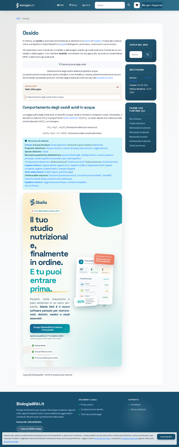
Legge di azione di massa (54, 182)
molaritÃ (97, 175)
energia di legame (67, 168)
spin (64, 158)
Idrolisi (44, 178)
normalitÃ (107, 175)
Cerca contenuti (138, 409)
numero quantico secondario (48, 158)
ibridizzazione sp (76, 162)
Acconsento (166, 436)
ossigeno (97, 41)
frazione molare (32, 178)
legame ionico (63, 165)
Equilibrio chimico (33, 182)
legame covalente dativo (46, 168)
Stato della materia (34, 172)
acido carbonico (71, 118)
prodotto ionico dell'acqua (60, 178)
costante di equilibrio (76, 182)
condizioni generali (129, 438)
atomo (88, 41)
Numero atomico (54, 148)
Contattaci (136, 404)
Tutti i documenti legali (91, 414)
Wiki (62, 5)
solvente (63, 175)
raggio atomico (101, 148)
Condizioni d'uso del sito (92, 409)
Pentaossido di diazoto (140, 141)
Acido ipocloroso (137, 145)
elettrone (98, 145)
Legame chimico (33, 165)
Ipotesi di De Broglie (71, 155)
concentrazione (84, 175)
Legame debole (49, 165)
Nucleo (54, 145)
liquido (55, 172)
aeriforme (63, 172)
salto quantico (74, 158)
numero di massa (71, 148)
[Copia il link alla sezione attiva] (117, 87)
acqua (62, 44)
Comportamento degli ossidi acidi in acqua (45, 97)
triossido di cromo (104, 77)
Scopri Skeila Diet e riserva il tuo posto (48, 328)
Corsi (87, 5)
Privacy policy (87, 404)
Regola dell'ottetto (96, 165)
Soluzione (53, 175)
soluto (72, 175)
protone (62, 145)
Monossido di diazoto (139, 132)
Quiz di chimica (32, 185)
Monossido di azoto (138, 136)
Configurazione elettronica (37, 162)
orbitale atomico (88, 155)
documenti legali (11, 441)
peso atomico (86, 148)
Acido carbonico (137, 123)
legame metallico (79, 165)
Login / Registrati (153, 5)
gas (70, 172)
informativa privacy (102, 438)
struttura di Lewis (110, 162)
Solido (48, 172)
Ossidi (45, 151)
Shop (74, 5)
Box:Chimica (135, 119)
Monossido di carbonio (140, 127)
